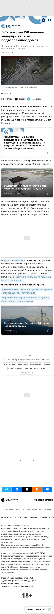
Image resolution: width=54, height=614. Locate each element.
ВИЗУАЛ (47, 509)
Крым (43, 368)
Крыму (7, 260)
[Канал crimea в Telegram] (7, 489)
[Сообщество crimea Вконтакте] (17, 489)
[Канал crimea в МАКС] (47, 489)
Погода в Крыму (31, 368)
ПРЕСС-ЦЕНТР (20, 517)
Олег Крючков (9, 364)
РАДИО (33, 517)
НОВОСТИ (6, 517)
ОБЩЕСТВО (20, 509)
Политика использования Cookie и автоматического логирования (25, 541)
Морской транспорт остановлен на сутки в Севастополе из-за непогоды (25, 299)
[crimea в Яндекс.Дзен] (27, 489)
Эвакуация (22, 364)
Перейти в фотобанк (30, 87)
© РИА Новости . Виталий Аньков (12, 87)
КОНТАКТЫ (44, 517)
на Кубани (19, 260)
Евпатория (27, 355)
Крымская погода (15, 368)
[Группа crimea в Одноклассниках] (37, 489)
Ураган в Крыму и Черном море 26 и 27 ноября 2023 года (26, 360)
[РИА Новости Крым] (10, 26)
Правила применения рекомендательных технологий (26, 547)
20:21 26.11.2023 (7, 53)
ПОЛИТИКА (8, 509)
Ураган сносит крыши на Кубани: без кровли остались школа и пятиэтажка (27, 291)
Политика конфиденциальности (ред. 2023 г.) (22, 545)
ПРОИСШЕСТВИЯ (34, 509)
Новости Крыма (27, 373)
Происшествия (35, 364)
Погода (47, 364)
